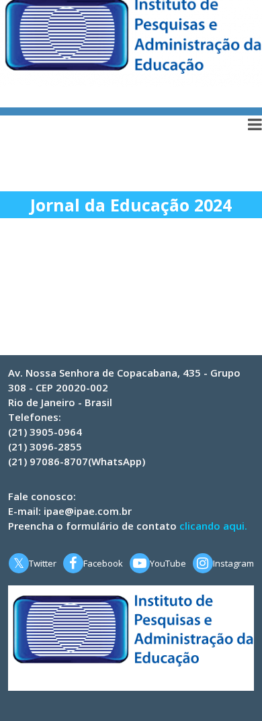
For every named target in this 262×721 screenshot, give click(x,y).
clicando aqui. (213, 525)
